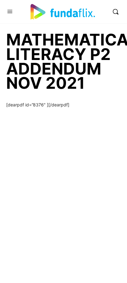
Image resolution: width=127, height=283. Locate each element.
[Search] (115, 12)
